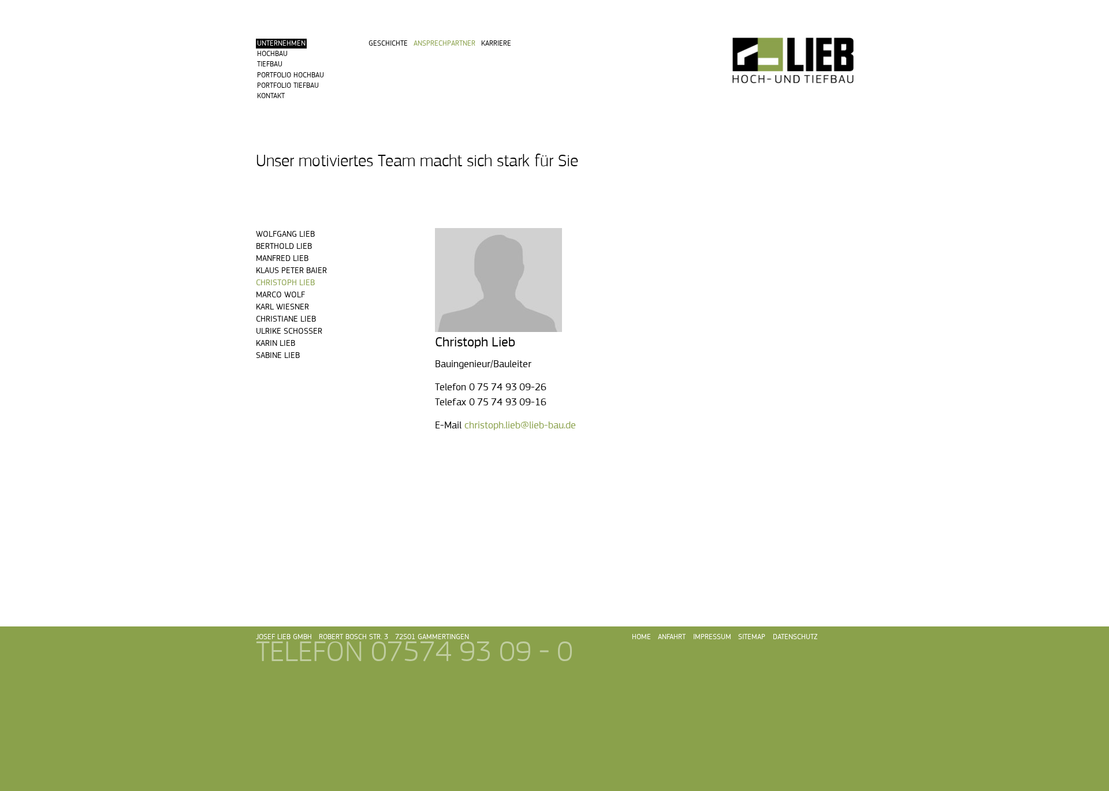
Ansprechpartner (444, 43)
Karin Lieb (275, 343)
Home (641, 637)
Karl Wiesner (282, 307)
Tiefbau (269, 64)
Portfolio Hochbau (290, 75)
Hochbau (272, 54)
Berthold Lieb (284, 246)
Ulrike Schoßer (289, 331)
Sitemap (751, 637)
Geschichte (388, 43)
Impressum (712, 637)
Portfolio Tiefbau (288, 85)
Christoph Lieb (285, 282)
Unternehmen (281, 43)
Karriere (496, 43)
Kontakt (271, 96)
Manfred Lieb (282, 258)
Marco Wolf (280, 294)
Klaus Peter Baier (291, 270)
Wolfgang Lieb (285, 234)
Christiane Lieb (286, 319)
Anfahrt (672, 637)
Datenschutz (795, 637)
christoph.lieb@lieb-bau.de (520, 425)
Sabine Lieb (278, 355)
